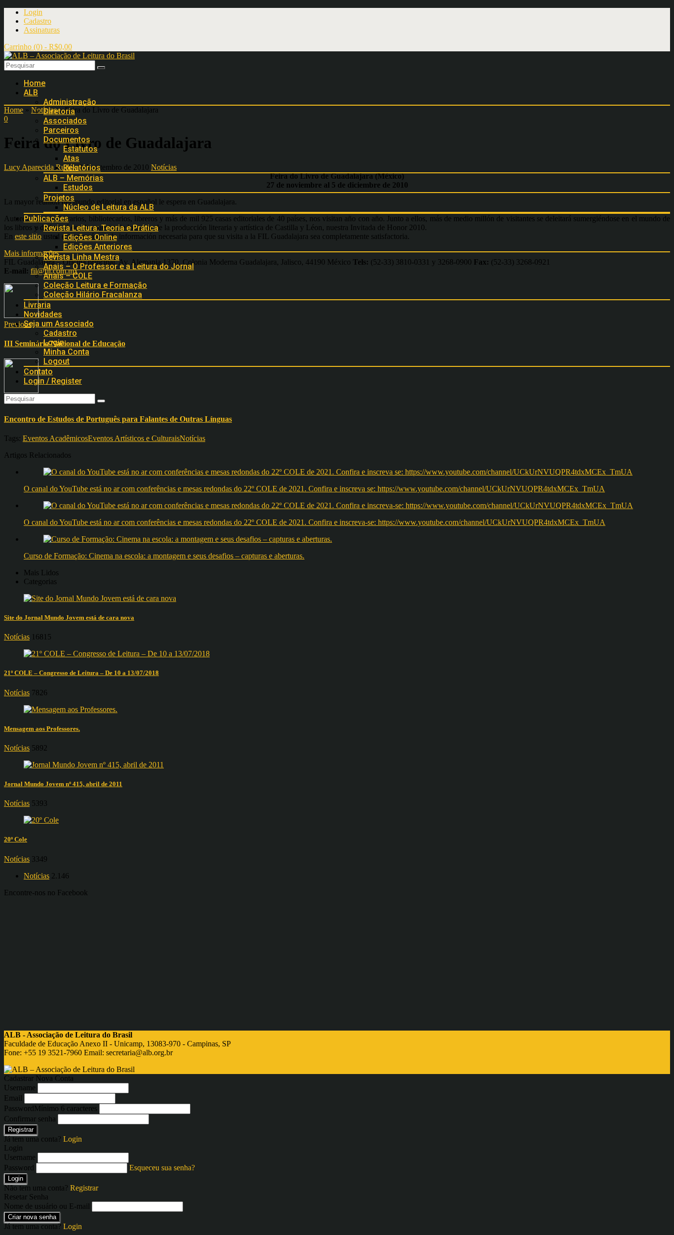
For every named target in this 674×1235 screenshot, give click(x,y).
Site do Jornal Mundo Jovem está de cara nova (69, 617)
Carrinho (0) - (38, 46)
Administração (69, 102)
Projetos (59, 197)
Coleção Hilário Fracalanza (92, 294)
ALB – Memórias (73, 178)
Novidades (43, 314)
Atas (71, 158)
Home (34, 83)
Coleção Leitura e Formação (95, 285)
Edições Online (90, 237)
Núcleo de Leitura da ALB (108, 207)
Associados (65, 120)
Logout (56, 361)
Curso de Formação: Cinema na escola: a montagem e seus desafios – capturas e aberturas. (164, 556)
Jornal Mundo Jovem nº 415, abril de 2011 (63, 784)
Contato (38, 371)
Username (20, 1087)
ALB (31, 92)
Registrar (21, 1129)
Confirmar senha (30, 1119)
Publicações (46, 218)
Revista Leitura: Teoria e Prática (100, 228)
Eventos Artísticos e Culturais (134, 438)
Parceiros (61, 130)
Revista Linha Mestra (81, 257)
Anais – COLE (67, 275)
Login (33, 12)
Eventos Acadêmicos (55, 438)
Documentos (66, 139)
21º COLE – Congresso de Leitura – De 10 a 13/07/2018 (81, 673)
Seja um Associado (59, 323)
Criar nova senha (32, 1217)
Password (50, 1108)
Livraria (37, 305)
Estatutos (80, 149)
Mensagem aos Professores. (42, 728)
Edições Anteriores (97, 246)
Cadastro (37, 21)
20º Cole (15, 839)
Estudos (78, 187)
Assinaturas (42, 30)
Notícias (192, 438)
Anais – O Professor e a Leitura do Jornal (118, 266)
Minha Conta (66, 352)
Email (13, 1098)
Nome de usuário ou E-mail (47, 1206)
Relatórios (82, 167)
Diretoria (59, 111)
